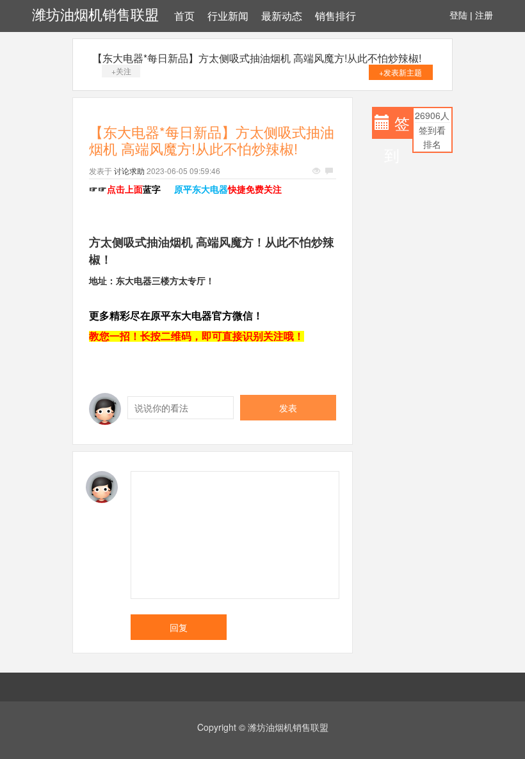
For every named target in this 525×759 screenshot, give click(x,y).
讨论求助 (129, 170)
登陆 (458, 15)
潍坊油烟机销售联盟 (95, 15)
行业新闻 (227, 16)
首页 (184, 16)
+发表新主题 (400, 72)
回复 (179, 627)
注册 (484, 15)
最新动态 (281, 16)
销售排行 (335, 16)
